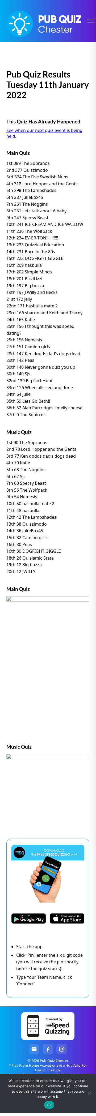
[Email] (34, 1049)
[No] (89, 1093)
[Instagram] (61, 1049)
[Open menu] (90, 21)
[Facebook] (48, 1049)
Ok (49, 1105)
